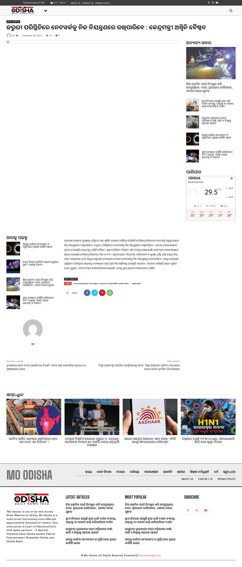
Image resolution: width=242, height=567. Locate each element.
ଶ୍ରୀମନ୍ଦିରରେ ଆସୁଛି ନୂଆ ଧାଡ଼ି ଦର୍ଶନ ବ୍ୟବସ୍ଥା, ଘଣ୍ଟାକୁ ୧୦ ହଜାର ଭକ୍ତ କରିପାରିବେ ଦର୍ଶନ (218, 103)
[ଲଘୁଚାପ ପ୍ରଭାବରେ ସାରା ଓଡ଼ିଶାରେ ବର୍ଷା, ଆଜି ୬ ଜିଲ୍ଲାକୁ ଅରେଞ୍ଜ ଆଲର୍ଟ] (192, 122)
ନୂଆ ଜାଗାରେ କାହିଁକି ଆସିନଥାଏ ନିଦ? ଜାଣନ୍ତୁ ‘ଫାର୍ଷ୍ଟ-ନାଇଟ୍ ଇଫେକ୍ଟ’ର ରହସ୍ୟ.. (38, 300)
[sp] (9, 35)
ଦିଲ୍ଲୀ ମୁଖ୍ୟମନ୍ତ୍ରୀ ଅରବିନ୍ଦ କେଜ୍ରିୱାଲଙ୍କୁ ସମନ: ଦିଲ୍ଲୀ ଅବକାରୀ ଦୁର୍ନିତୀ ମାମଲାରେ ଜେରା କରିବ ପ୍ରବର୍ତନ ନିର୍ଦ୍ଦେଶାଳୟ (139, 367)
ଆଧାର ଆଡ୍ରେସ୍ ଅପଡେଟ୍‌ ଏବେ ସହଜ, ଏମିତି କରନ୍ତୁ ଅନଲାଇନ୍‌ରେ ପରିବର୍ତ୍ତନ (150, 440)
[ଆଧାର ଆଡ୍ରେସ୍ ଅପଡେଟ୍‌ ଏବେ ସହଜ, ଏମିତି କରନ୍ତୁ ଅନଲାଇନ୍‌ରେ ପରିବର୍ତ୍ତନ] (150, 417)
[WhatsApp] (110, 292)
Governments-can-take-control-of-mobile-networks (101, 283)
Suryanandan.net (150, 555)
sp (17, 35)
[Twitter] (213, 3)
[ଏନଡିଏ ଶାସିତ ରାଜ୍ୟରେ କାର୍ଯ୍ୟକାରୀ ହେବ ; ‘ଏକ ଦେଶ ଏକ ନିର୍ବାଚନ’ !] (33, 417)
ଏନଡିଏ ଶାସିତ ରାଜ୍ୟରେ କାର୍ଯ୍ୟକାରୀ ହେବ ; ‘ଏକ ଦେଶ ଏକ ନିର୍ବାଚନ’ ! (33, 440)
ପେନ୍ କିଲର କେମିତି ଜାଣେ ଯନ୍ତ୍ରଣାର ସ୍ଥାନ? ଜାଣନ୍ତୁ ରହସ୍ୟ (40, 263)
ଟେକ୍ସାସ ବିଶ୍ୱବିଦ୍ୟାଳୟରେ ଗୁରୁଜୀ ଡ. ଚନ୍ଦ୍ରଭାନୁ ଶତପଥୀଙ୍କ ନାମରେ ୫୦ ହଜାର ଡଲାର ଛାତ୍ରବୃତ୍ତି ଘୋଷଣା (92, 442)
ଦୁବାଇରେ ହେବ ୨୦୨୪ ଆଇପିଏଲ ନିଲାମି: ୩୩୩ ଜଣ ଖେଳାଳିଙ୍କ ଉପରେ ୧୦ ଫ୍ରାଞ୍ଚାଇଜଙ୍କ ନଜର (46, 367)
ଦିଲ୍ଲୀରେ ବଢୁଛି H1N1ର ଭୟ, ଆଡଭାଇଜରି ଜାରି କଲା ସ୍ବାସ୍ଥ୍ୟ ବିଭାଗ (208, 440)
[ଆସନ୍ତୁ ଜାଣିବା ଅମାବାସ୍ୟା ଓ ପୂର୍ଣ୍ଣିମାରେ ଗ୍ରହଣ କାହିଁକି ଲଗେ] (13, 248)
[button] (231, 10)
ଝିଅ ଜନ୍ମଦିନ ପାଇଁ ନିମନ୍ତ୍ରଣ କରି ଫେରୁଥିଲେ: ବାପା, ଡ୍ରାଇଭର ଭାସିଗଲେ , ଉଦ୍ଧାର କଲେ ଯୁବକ (38, 282)
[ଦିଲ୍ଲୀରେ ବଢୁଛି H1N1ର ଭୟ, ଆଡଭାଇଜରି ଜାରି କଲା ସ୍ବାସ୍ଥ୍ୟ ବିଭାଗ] (208, 417)
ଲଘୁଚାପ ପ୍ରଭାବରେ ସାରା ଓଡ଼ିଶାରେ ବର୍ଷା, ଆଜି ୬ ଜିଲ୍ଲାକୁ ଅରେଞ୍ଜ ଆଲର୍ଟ (216, 120)
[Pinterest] (102, 292)
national (136, 283)
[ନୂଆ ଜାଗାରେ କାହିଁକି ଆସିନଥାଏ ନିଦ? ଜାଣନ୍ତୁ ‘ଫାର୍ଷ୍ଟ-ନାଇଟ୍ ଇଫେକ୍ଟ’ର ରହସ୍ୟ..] (13, 302)
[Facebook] (209, 3)
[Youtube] (217, 3)
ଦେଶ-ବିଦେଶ (13, 21)
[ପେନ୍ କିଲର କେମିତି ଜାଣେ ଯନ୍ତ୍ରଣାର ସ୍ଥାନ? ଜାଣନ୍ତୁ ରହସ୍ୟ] (13, 266)
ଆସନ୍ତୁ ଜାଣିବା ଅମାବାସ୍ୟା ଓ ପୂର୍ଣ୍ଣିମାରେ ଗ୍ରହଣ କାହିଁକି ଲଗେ (37, 245)
